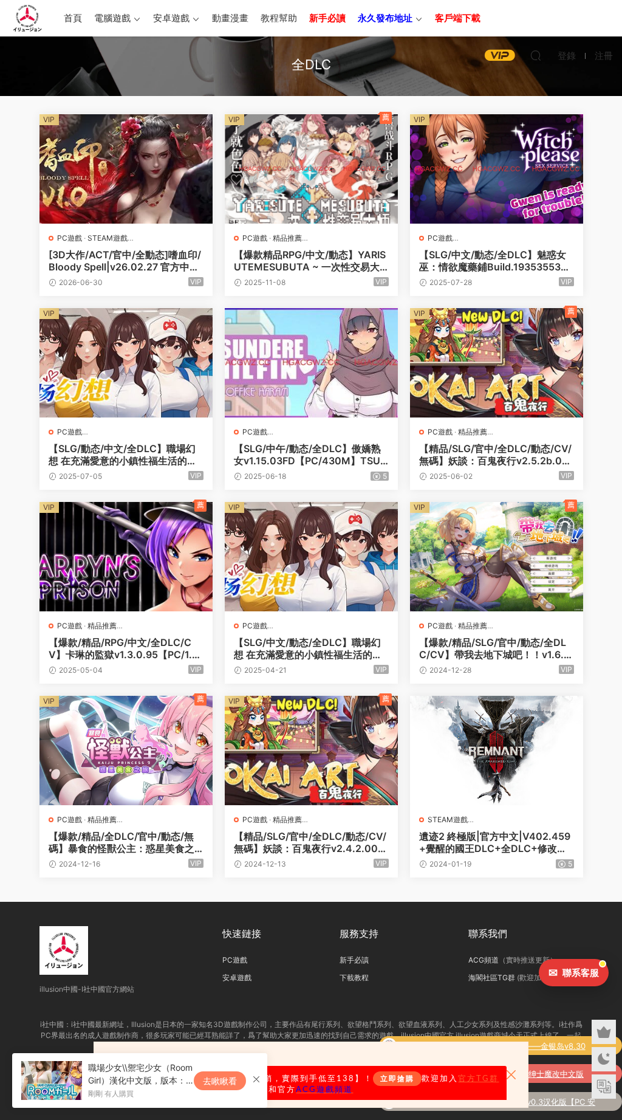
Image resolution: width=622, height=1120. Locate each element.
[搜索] (536, 55)
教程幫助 (279, 18)
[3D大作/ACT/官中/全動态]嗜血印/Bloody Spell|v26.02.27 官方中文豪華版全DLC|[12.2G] (125, 261)
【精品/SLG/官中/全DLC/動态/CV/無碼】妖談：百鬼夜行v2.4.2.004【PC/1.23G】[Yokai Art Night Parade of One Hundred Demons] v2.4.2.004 (311, 842)
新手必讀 (354, 959)
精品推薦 (287, 237)
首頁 (73, 18)
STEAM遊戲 (107, 237)
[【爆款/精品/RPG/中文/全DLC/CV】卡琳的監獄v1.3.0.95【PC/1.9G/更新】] (126, 556)
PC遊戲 (69, 237)
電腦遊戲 (112, 18)
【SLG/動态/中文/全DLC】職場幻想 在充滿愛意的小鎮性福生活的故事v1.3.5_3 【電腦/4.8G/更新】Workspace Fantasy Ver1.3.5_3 (125, 454)
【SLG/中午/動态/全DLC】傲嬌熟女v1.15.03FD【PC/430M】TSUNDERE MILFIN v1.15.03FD (311, 454)
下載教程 (354, 977)
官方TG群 (478, 1078)
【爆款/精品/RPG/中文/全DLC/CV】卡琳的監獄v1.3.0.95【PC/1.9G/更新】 (123, 648)
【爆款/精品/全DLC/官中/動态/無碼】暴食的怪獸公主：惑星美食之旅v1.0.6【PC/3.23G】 (121, 842)
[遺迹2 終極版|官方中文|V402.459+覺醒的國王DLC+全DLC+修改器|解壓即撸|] (496, 750)
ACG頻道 (483, 959)
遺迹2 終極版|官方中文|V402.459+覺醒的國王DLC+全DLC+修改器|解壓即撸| (494, 842)
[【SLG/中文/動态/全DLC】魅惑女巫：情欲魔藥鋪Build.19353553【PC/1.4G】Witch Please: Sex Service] (496, 169)
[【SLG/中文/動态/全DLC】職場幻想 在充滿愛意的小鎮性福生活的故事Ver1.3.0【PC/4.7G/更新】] (311, 556)
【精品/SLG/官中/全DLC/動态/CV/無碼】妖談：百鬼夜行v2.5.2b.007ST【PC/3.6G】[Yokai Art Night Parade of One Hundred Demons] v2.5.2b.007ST (496, 454)
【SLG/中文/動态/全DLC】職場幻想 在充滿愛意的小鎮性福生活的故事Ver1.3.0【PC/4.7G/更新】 (308, 648)
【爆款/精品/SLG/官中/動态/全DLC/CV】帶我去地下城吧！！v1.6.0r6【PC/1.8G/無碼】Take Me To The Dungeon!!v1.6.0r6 (496, 648)
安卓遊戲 (171, 18)
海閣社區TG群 (491, 977)
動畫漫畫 (230, 18)
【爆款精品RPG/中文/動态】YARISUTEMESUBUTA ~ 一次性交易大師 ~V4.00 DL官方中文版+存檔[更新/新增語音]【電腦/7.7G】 (310, 261)
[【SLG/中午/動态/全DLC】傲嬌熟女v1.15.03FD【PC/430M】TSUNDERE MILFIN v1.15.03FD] (311, 362)
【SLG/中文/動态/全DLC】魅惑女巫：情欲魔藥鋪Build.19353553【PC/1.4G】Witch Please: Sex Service (496, 261)
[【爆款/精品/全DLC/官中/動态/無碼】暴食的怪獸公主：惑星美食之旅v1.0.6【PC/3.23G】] (126, 750)
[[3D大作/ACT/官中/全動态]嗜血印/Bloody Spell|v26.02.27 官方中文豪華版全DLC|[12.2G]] (126, 169)
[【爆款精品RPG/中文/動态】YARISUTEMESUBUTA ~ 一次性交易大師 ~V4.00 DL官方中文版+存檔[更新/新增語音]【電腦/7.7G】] (311, 169)
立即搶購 (397, 1078)
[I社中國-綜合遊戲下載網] (27, 18)
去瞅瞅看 (220, 1081)
